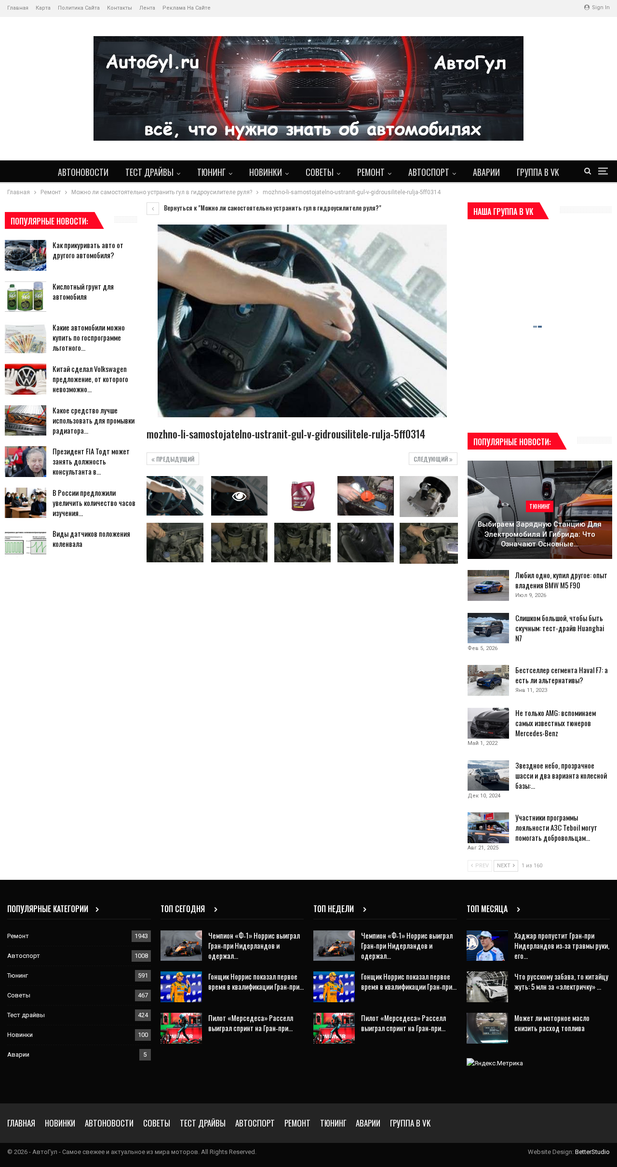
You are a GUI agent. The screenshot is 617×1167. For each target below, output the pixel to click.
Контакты (119, 8)
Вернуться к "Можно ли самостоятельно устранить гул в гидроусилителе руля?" (271, 207)
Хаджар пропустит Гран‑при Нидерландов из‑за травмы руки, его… (561, 945)
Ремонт (371, 172)
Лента (147, 8)
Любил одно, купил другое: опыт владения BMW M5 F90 (561, 580)
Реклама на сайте (186, 8)
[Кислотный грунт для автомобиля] (25, 296)
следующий (431, 459)
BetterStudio (592, 1151)
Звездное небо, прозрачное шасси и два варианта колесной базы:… (561, 775)
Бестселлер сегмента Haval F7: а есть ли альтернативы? (561, 674)
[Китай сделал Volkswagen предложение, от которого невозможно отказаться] (25, 379)
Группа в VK (538, 172)
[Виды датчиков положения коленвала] (25, 544)
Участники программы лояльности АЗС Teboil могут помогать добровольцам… (556, 827)
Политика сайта (79, 8)
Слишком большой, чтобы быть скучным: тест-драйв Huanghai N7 (559, 627)
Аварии (486, 172)
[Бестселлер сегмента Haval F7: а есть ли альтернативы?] (488, 680)
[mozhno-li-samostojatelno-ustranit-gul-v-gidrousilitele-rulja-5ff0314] (175, 496)
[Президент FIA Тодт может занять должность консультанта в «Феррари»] (25, 461)
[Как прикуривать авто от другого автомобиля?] (25, 255)
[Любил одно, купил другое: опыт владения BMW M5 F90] (488, 585)
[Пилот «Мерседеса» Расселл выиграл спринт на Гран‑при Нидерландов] (181, 1028)
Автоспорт (428, 172)
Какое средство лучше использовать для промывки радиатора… (93, 420)
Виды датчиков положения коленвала (91, 538)
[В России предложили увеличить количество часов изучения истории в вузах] (25, 503)
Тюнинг (211, 172)
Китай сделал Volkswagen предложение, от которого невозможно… (90, 378)
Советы (320, 172)
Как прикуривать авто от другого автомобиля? (88, 249)
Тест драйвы (149, 172)
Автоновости (83, 172)
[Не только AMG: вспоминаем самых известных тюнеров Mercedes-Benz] (488, 723)
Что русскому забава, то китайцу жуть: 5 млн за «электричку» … (561, 981)
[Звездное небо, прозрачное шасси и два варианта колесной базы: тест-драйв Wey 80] (488, 775)
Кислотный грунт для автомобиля (83, 291)
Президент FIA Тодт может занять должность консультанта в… (91, 461)
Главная (17, 8)
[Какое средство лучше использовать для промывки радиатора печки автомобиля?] (25, 420)
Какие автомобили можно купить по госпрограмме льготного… (89, 337)
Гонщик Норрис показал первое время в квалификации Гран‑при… (256, 981)
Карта (43, 8)
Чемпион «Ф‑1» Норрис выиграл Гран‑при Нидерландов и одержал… (254, 945)
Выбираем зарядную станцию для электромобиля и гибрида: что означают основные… (540, 534)
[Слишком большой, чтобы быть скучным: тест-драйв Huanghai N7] (488, 628)
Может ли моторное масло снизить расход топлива (552, 1022)
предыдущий (174, 459)
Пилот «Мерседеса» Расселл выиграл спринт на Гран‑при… (250, 1022)
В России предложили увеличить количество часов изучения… (94, 502)
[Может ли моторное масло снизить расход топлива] (487, 1028)
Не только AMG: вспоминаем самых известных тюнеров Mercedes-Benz (555, 722)
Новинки (265, 172)
